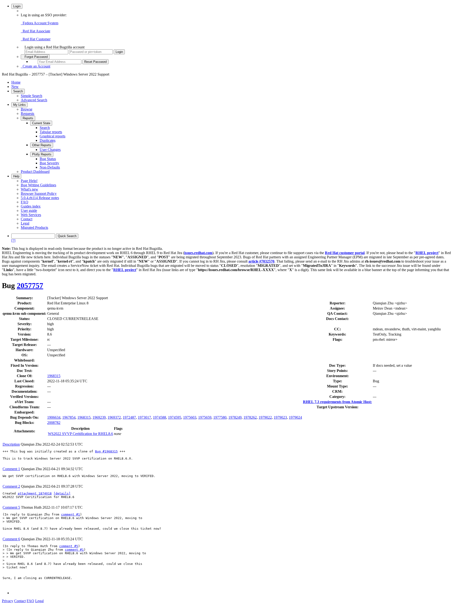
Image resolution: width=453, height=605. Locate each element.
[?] (13, 241)
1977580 (219, 417)
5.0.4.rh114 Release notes (40, 198)
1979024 (295, 417)
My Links (19, 105)
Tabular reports (51, 132)
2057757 (30, 285)
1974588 (159, 417)
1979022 (265, 417)
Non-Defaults (50, 167)
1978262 (250, 417)
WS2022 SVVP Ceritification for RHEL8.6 (80, 434)
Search (18, 91)
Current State (41, 123)
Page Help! (29, 181)
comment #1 (70, 514)
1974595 (174, 417)
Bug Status (48, 159)
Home (16, 82)
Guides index (31, 206)
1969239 (99, 417)
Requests (27, 113)
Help (16, 176)
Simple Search (31, 96)
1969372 (114, 417)
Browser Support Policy (39, 194)
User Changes (50, 150)
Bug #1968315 (106, 451)
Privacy (7, 601)
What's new (29, 189)
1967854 (69, 417)
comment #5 (68, 546)
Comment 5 (11, 507)
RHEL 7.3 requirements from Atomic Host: (337, 402)
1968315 (53, 376)
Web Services (31, 215)
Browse (26, 109)
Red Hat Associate (35, 31)
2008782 (53, 423)
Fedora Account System (39, 23)
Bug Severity (49, 163)
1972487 (129, 417)
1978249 (235, 417)
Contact (26, 219)
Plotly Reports (41, 154)
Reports (28, 118)
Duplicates (47, 140)
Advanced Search (34, 100)
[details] (62, 493)
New (15, 87)
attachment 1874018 (35, 493)
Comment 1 (11, 469)
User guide (29, 211)
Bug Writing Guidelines (38, 185)
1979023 (280, 417)
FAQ (24, 202)
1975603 (189, 417)
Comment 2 (11, 486)
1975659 (204, 417)
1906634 (53, 417)
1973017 (144, 417)
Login (17, 6)
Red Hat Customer (35, 39)
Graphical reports (52, 136)
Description (11, 444)
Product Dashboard (35, 172)
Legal (25, 223)
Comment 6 (11, 539)
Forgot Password (35, 57)
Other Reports (41, 145)
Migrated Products (34, 228)
